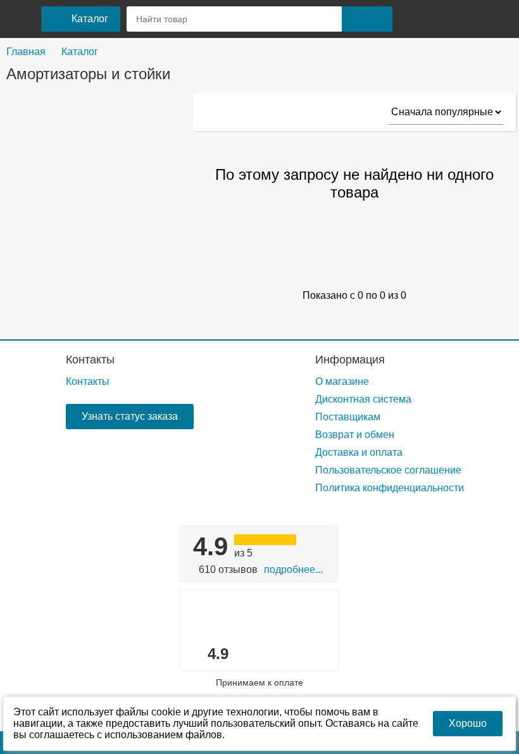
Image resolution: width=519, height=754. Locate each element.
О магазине (342, 381)
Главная (26, 51)
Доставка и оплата (359, 452)
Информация (350, 359)
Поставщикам (347, 417)
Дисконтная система (363, 399)
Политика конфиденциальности (389, 487)
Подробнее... (293, 569)
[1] (413, 19)
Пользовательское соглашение (388, 470)
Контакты (90, 359)
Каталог (79, 51)
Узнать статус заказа (130, 416)
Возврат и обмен (354, 434)
